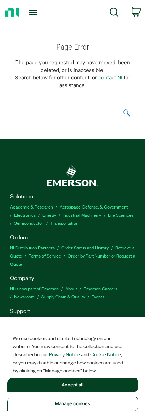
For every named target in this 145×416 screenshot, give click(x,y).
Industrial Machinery (82, 215)
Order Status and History (85, 247)
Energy (49, 215)
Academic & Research (31, 206)
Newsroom (24, 296)
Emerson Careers (100, 288)
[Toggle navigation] (34, 12)
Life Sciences (121, 215)
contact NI (110, 77)
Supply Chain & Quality (63, 296)
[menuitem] (114, 13)
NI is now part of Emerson (34, 288)
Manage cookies (72, 403)
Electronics (25, 215)
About (71, 288)
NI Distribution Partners (32, 247)
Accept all (72, 384)
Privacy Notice (64, 354)
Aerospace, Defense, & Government (94, 206)
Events (98, 296)
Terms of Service (45, 255)
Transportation (64, 223)
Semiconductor (29, 223)
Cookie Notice (105, 354)
